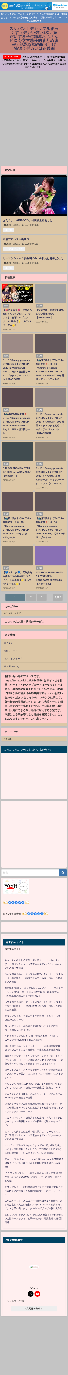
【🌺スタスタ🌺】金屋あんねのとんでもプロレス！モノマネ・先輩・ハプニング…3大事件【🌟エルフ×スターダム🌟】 (17, 317)
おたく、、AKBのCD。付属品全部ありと (27, 220)
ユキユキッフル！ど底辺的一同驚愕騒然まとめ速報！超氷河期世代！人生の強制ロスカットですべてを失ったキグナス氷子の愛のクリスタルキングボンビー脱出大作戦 (33, 1205)
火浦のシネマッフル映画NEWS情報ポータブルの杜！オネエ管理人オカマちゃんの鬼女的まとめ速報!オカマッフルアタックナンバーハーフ (34, 1108)
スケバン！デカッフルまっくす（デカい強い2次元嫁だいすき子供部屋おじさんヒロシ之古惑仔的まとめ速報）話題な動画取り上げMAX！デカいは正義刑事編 (33, 1149)
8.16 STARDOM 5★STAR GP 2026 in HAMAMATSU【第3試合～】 (17, 472)
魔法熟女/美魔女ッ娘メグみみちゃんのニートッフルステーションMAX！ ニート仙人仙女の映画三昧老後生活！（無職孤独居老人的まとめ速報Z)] (34, 992)
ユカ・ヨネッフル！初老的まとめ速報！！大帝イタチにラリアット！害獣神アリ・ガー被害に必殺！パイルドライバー (33, 1121)
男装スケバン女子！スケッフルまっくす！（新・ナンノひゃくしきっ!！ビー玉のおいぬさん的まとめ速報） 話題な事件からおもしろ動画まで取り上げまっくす (34, 1060)
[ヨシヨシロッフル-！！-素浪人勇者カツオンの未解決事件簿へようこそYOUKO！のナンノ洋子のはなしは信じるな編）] (33, 1177)
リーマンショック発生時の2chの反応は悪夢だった (33, 258)
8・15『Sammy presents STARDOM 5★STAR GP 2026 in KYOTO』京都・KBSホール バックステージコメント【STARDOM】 (50, 476)
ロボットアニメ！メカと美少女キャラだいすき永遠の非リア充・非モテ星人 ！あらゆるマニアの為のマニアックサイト (34, 1074)
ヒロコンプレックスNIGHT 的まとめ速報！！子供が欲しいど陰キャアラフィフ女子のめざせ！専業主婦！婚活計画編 (34, 1218)
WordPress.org (11, 666)
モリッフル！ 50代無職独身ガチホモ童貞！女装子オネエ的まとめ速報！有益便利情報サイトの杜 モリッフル (34, 1191)
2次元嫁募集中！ (34, 1308)
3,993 (57, 597)
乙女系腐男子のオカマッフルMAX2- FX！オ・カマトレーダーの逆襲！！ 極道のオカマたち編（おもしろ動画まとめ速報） (34, 978)
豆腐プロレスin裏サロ (16, 239)
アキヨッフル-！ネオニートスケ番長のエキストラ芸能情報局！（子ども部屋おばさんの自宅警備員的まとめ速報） (34, 1163)
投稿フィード (10, 651)
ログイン (8, 643)
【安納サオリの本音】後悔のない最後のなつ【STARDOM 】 (50, 314)
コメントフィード (13, 658)
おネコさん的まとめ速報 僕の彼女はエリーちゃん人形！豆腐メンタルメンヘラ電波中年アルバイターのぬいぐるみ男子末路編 (33, 964)
